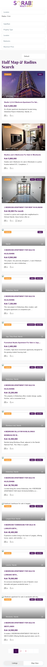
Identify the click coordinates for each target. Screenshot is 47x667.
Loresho (8, 565)
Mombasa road (11, 425)
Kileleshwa (9, 96)
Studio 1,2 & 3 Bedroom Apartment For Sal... (21, 102)
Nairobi (16, 96)
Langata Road (10, 519)
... (32, 112)
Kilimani (8, 201)
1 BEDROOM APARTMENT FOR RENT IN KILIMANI (23, 207)
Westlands (9, 149)
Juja (7, 336)
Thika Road (13, 336)
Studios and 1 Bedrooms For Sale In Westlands (22, 155)
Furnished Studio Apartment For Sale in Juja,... (22, 342)
